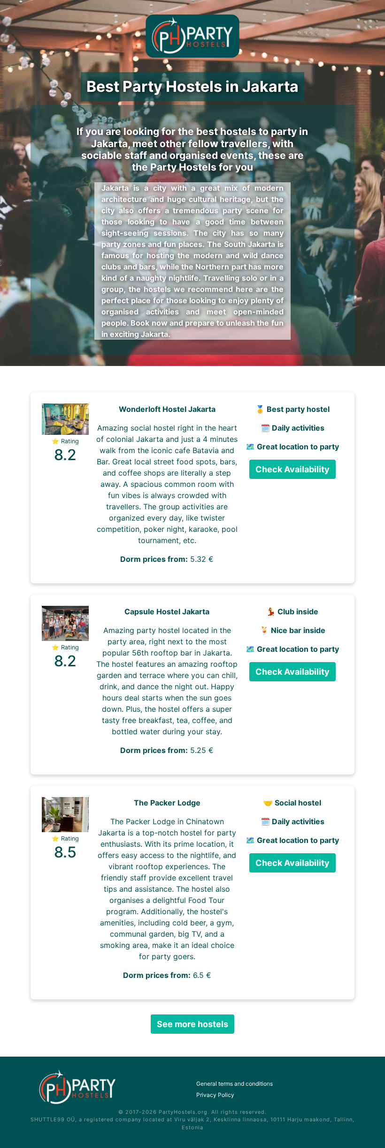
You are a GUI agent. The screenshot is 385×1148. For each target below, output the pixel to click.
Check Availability (292, 469)
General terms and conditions (234, 1083)
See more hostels (192, 1024)
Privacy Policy (215, 1094)
